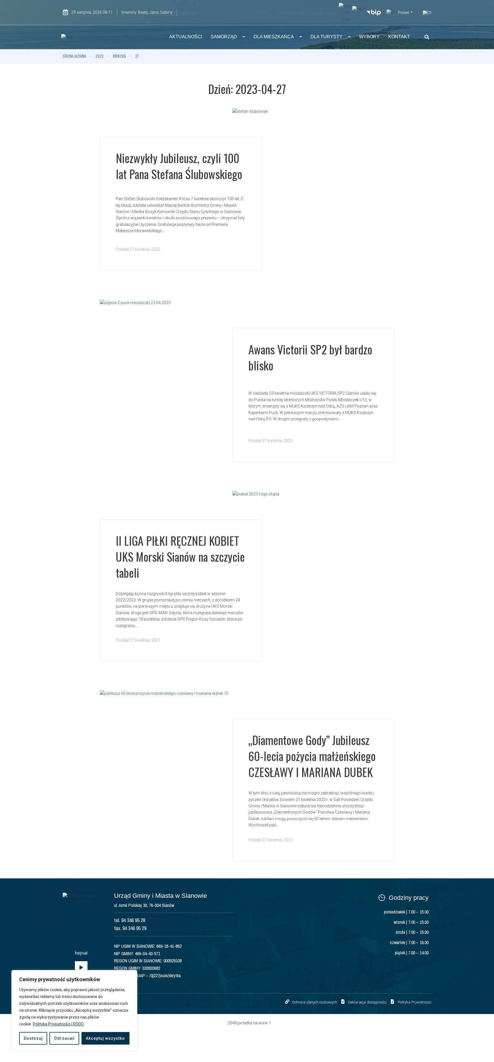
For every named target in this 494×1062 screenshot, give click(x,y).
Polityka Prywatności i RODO (58, 1024)
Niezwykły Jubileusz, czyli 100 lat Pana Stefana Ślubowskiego (179, 165)
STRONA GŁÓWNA (74, 56)
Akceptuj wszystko (105, 1038)
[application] (81, 967)
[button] (427, 37)
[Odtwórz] (81, 967)
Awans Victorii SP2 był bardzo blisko (310, 357)
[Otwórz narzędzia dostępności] (427, 13)
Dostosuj (33, 1038)
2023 (99, 56)
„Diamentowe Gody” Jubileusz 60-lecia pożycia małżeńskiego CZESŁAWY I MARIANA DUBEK (312, 755)
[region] (74, 1010)
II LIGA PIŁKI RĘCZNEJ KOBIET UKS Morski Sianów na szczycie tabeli (180, 556)
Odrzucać (64, 1038)
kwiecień (119, 56)
